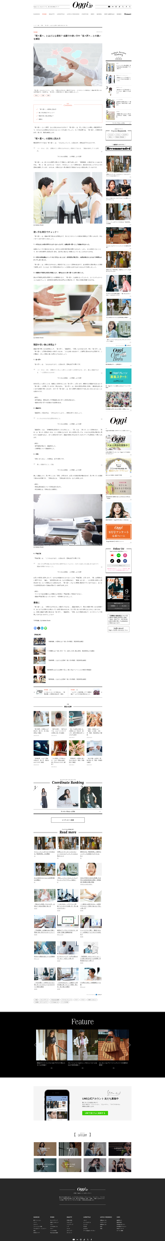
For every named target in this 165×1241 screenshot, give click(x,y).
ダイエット (69, 1232)
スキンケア (69, 1222)
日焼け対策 (69, 1220)
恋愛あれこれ (103, 1220)
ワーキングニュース (67, 999)
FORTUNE (85, 14)
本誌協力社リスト (121, 1224)
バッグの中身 (65, 1002)
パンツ (35, 1222)
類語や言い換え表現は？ (46, 116)
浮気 (101, 1228)
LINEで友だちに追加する (95, 1113)
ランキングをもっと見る (68, 811)
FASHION (36, 14)
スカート (36, 1224)
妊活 (101, 1226)
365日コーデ (37, 1232)
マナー (76, 999)
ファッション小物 (38, 1226)
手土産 (85, 1226)
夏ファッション (37, 1220)
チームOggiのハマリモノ (89, 1230)
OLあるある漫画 (55, 999)
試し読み (124, 606)
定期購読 (113, 606)
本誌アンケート (120, 1228)
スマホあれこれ (55, 1002)
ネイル (68, 1228)
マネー (83, 999)
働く (39, 25)
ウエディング (103, 1222)
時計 (35, 1230)
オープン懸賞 (120, 1230)
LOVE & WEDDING (73, 14)
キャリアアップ (44, 999)
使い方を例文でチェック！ (47, 112)
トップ (35, 25)
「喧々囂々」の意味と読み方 (47, 109)
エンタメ (111, 134)
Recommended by (91, 994)
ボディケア (69, 1230)
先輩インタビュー (92, 999)
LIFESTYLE (60, 14)
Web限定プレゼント (121, 1226)
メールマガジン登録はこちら (118, 565)
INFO (92, 14)
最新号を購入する (118, 603)
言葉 (42, 25)
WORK (44, 14)
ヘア (68, 1226)
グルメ (118, 134)
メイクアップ (70, 1224)
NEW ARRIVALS (109, 14)
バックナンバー (119, 608)
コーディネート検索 (68, 820)
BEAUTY (52, 14)
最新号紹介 (119, 1222)
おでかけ (125, 134)
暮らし (37, 95)
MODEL (99, 14)
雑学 (49, 95)
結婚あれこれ (103, 1224)
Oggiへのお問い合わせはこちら (118, 630)
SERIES (119, 14)
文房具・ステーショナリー (41, 1002)
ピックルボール (87, 1222)
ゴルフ (85, 1220)
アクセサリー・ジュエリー (40, 1228)
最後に (41, 119)
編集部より (119, 1220)
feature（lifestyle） (120, 137)
